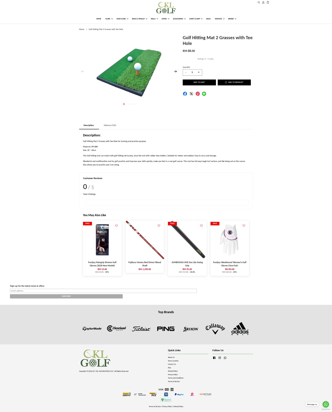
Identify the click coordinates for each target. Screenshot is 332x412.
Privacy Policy (173, 375)
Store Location (173, 361)
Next (175, 71)
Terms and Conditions (175, 378)
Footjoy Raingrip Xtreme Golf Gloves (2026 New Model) (23, 405)
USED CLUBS (121, 19)
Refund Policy (173, 371)
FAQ (169, 368)
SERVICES (218, 19)
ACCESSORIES (178, 19)
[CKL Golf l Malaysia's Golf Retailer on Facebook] (214, 359)
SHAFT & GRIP (194, 19)
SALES (208, 19)
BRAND (231, 19)
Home (81, 29)
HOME (98, 19)
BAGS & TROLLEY (138, 19)
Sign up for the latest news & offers (27, 286)
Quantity (186, 67)
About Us (171, 357)
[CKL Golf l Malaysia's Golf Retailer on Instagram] (220, 359)
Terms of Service (174, 381)
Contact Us (172, 364)
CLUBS (107, 19)
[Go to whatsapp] (326, 404)
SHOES (164, 19)
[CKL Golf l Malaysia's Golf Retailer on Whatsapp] (225, 359)
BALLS (153, 19)
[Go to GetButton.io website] (326, 409)
